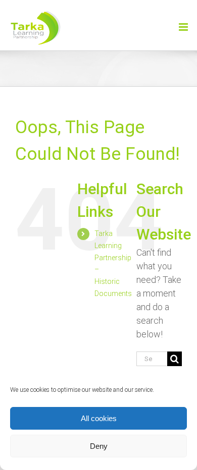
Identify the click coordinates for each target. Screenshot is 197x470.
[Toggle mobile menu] (184, 27)
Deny (99, 446)
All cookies (99, 418)
